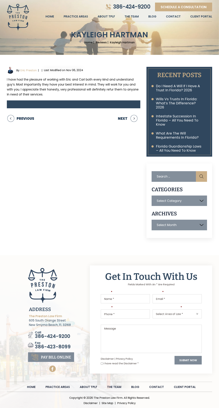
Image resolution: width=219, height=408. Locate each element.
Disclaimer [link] (90, 403)
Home (50, 16)
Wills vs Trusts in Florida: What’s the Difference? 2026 (176, 103)
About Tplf (106, 16)
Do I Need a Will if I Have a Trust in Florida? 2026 (178, 88)
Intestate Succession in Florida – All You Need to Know (177, 120)
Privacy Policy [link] (126, 403)
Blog (152, 16)
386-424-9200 (131, 6)
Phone (107, 307)
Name (106, 292)
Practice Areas (76, 16)
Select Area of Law (167, 307)
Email (158, 292)
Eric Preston (28, 70)
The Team (132, 16)
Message (107, 323)
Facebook (52, 369)
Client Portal (201, 16)
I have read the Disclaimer (121, 363)
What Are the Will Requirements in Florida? (177, 135)
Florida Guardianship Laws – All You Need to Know (178, 148)
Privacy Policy (124, 358)
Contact (173, 16)
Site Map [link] (107, 403)
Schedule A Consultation (184, 7)
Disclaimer (107, 358)
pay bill (56, 357)
